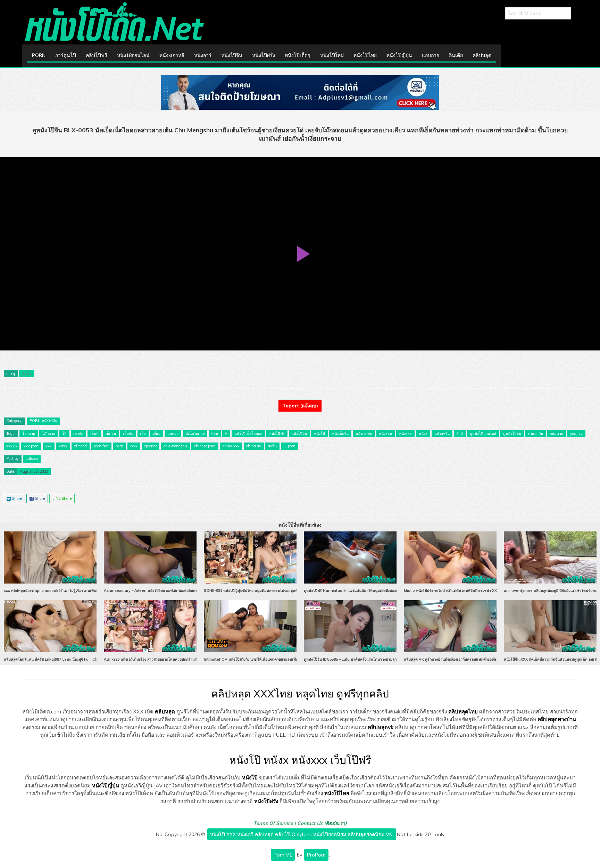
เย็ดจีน (111, 433)
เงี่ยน (156, 433)
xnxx (63, 446)
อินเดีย (456, 55)
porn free (101, 446)
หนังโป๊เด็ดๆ (297, 55)
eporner (150, 446)
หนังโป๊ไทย (365, 55)
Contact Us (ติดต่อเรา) (322, 823)
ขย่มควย (556, 433)
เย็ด (143, 433)
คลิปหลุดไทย (463, 711)
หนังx (423, 433)
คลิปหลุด (482, 55)
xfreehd (80, 446)
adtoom (32, 458)
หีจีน (214, 433)
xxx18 (11, 446)
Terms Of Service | (275, 823)
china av (253, 446)
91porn (289, 446)
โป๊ (64, 433)
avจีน (272, 446)
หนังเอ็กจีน (340, 433)
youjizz (576, 433)
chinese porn (205, 446)
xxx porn (31, 446)
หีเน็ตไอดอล (195, 433)
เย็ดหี (94, 433)
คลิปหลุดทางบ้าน (557, 719)
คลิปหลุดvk (380, 727)
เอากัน (78, 433)
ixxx (134, 446)
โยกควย (28, 433)
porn (119, 446)
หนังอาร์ (202, 55)
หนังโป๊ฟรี (277, 433)
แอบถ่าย (430, 55)
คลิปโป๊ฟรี (96, 55)
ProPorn (316, 855)
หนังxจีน (385, 433)
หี (226, 433)
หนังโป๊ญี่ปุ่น (399, 55)
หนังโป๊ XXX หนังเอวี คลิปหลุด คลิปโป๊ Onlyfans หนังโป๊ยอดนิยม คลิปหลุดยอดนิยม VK (301, 834)
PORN (38, 55)
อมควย (172, 433)
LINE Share (62, 498)
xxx (48, 446)
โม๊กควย (48, 433)
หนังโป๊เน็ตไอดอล (248, 433)
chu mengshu (175, 446)
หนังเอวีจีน (364, 433)
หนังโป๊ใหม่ (332, 55)
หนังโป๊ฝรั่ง (263, 55)
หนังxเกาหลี (171, 55)
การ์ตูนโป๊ (65, 55)
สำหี (459, 433)
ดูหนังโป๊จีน (512, 433)
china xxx (231, 446)
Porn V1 (283, 855)
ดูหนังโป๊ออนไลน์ (483, 433)
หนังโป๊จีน (231, 55)
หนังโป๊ (319, 433)
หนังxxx (405, 433)
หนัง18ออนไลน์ (133, 55)
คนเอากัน (535, 433)
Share (16, 498)
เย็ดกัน (128, 433)
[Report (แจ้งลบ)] (300, 399)
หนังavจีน (442, 433)
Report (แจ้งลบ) (300, 406)
